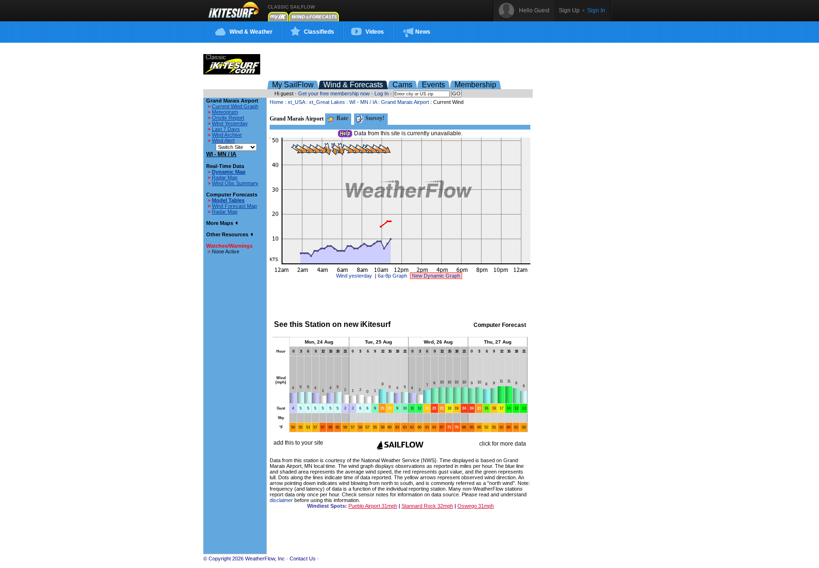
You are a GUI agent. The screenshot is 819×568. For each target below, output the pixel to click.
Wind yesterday (354, 276)
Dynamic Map (229, 172)
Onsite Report (228, 118)
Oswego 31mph (475, 506)
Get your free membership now (334, 93)
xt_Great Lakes (327, 102)
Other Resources (228, 234)
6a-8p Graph (392, 276)
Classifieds (319, 31)
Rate (341, 118)
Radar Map (224, 177)
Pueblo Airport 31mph (372, 506)
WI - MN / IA (363, 102)
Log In (381, 93)
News (422, 31)
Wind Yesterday (230, 123)
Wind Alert (223, 140)
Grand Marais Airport (405, 102)
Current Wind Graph (235, 106)
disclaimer (281, 500)
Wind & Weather (251, 31)
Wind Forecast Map (234, 206)
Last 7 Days (226, 129)
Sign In (596, 10)
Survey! (374, 118)
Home (276, 102)
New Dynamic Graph (436, 276)
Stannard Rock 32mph (427, 506)
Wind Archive (227, 135)
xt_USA (296, 102)
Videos (374, 31)
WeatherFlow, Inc (265, 558)
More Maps (220, 223)
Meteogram (225, 112)
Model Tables (228, 200)
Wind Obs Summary (235, 183)
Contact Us (303, 558)
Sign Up (569, 10)
